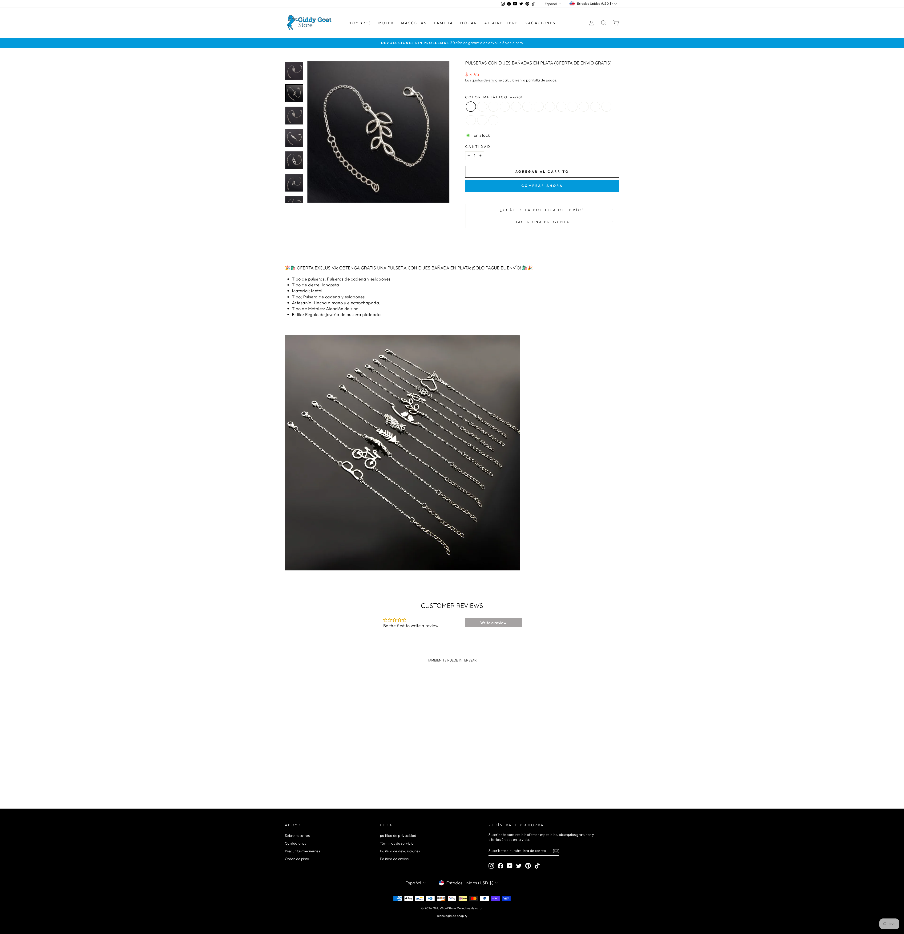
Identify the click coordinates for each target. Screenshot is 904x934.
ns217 (561, 106)
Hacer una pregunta (542, 222)
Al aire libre (501, 22)
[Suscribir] (556, 851)
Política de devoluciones (400, 851)
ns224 (482, 120)
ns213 (527, 106)
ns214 (538, 106)
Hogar (468, 22)
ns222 (606, 106)
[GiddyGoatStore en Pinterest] (528, 866)
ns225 (493, 120)
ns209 (493, 106)
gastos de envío (485, 80)
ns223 (471, 120)
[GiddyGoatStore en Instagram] (491, 866)
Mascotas (414, 22)
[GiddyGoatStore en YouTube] (510, 866)
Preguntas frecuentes (302, 851)
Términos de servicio (397, 843)
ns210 (504, 106)
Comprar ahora (542, 186)
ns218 (572, 106)
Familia (443, 22)
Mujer (386, 22)
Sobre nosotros (297, 835)
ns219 (584, 106)
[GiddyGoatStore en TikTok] (537, 866)
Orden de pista (297, 859)
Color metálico (493, 97)
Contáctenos (295, 843)
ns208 (482, 106)
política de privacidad (398, 835)
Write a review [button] (493, 622)
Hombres (359, 22)
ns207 (471, 106)
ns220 (595, 106)
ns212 (516, 106)
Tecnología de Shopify (451, 916)
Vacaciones (540, 22)
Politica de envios (394, 859)
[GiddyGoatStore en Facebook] (500, 866)
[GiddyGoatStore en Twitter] (519, 866)
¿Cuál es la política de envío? (542, 210)
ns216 (550, 106)
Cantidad (478, 146)
